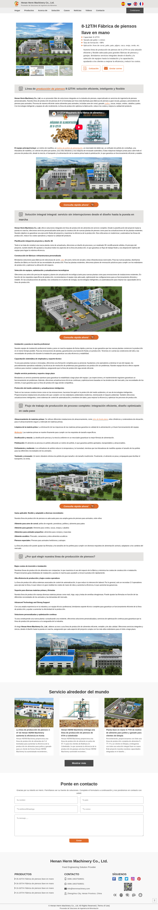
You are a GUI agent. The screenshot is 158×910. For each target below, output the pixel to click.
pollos (107, 103)
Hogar (17, 10)
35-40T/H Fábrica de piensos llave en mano (35, 879)
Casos (67, 10)
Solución (55, 10)
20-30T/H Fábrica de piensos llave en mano (35, 888)
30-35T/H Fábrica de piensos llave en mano (35, 883)
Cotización (94, 68)
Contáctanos (135, 10)
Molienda (18, 432)
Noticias (77, 10)
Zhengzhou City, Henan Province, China (84, 893)
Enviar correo (116, 68)
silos (62, 260)
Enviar (79, 840)
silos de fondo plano (100, 419)
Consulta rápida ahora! (76, 205)
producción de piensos (50, 88)
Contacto (100, 10)
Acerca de (42, 10)
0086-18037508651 (75, 879)
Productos (29, 10)
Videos (89, 10)
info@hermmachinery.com (78, 889)
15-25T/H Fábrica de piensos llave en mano (35, 893)
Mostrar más (79, 763)
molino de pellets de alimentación (70, 148)
